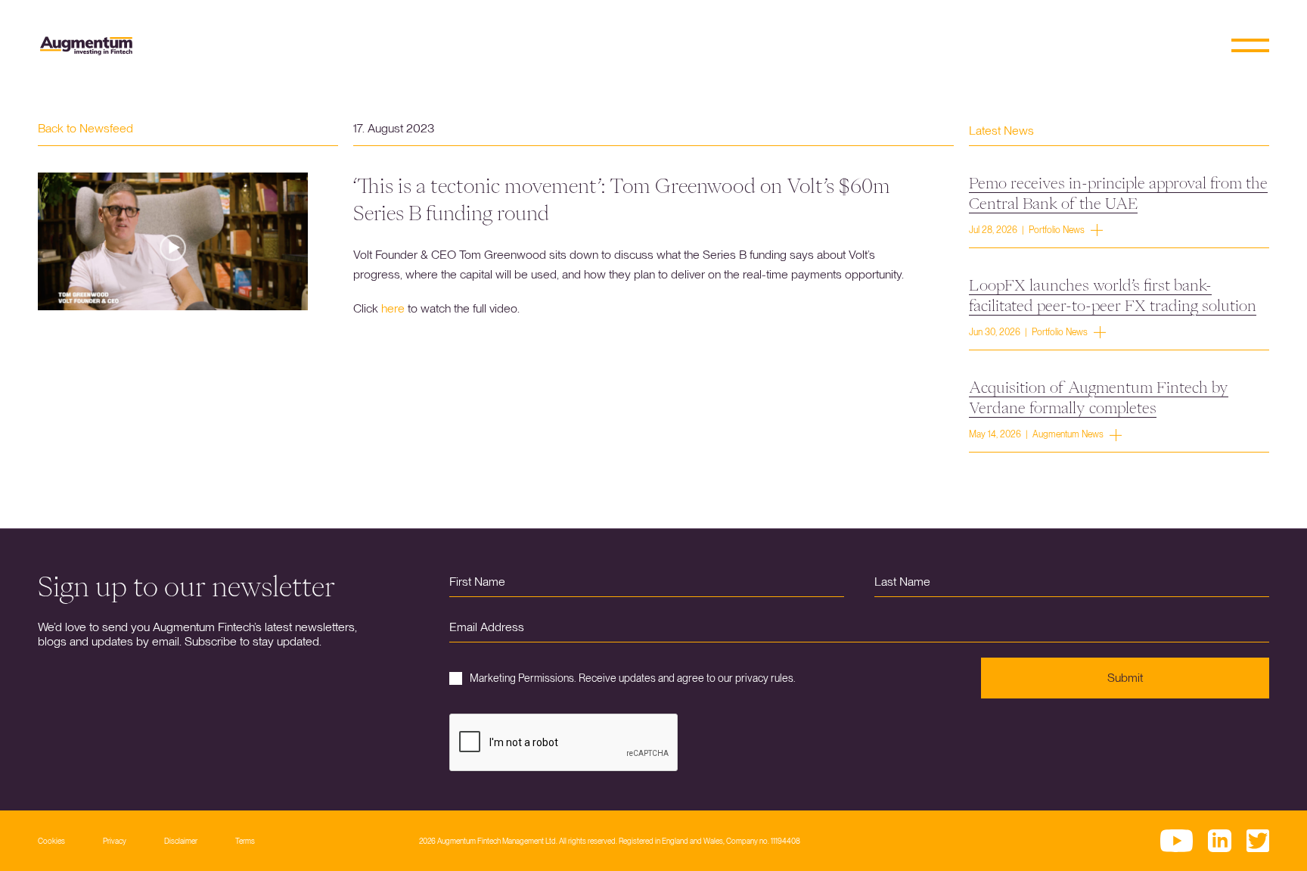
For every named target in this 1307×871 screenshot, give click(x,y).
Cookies (51, 840)
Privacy (114, 840)
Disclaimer (180, 840)
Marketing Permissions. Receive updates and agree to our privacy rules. (633, 678)
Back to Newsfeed (85, 128)
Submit (1125, 677)
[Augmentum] (86, 46)
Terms (245, 840)
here (393, 308)
